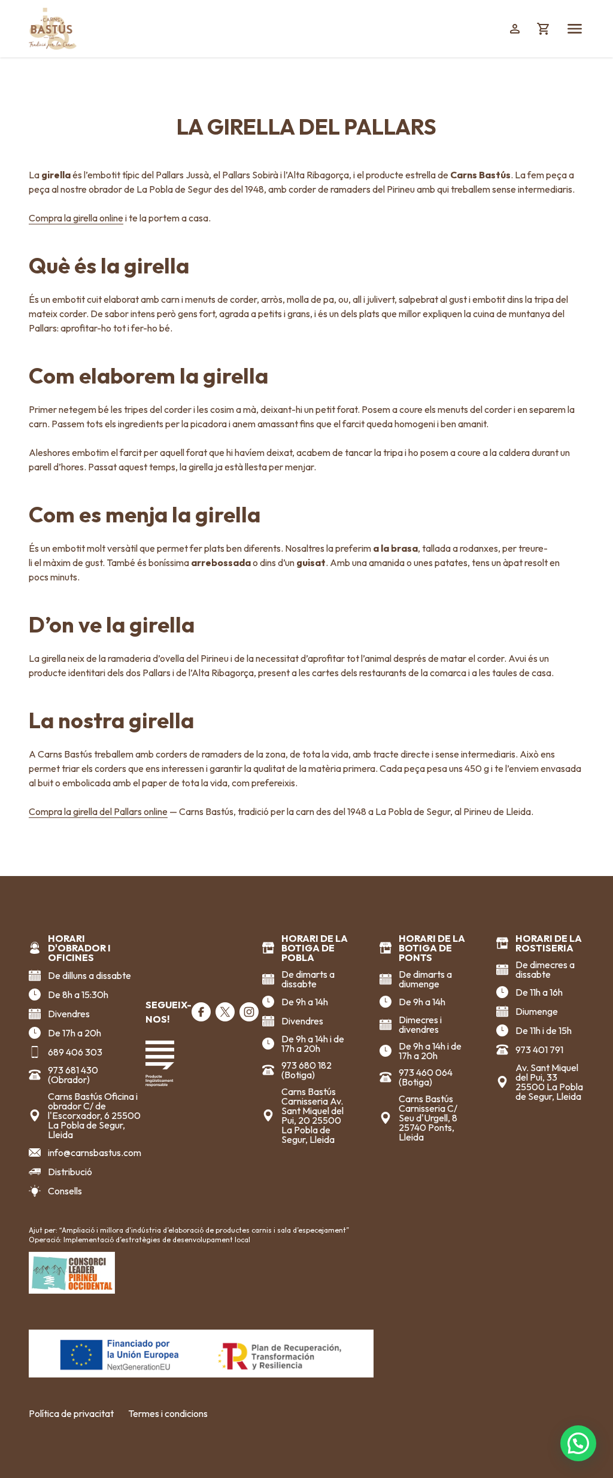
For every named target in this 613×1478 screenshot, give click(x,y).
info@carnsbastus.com (94, 1152)
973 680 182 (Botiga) (306, 1069)
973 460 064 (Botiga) (426, 1077)
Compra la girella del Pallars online (98, 811)
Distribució (70, 1171)
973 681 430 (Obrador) (73, 1074)
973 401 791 (539, 1049)
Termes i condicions (168, 1413)
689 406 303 (75, 1052)
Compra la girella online (76, 218)
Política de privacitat (71, 1413)
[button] (578, 1443)
